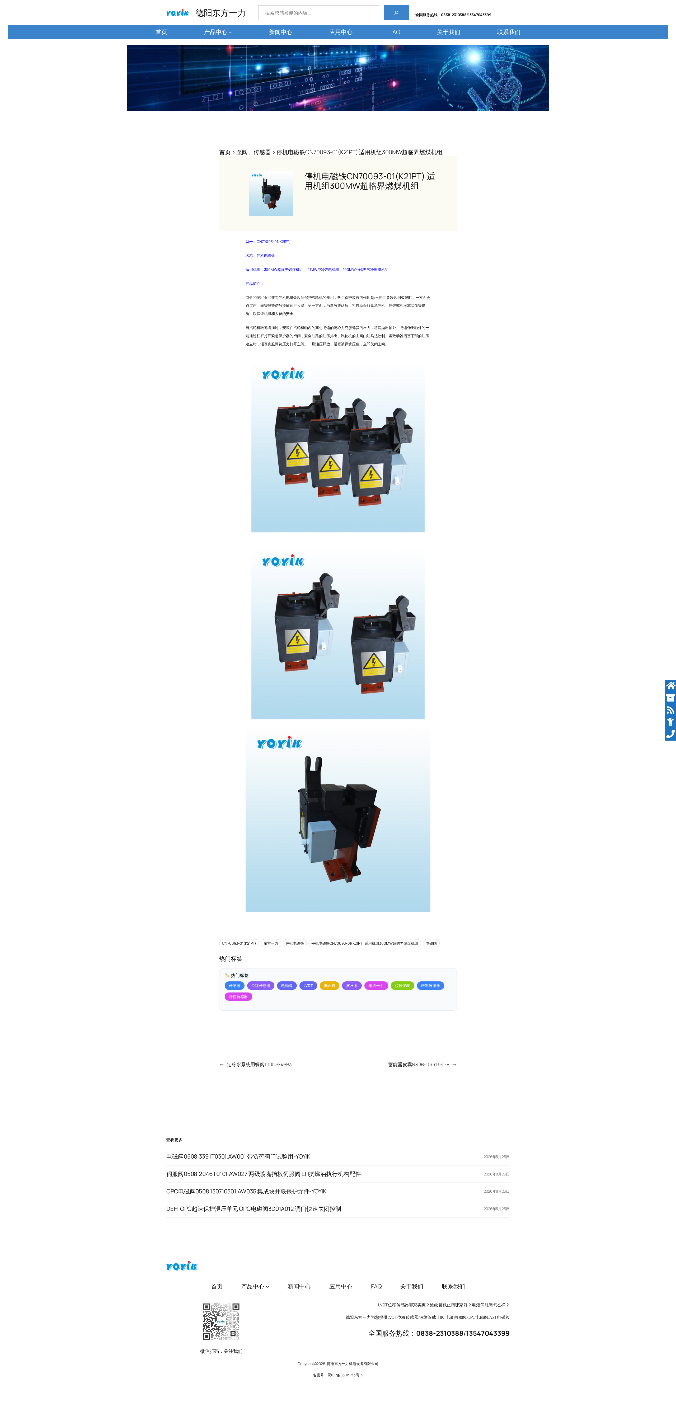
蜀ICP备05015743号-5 (345, 1374)
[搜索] (396, 12)
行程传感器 (238, 996)
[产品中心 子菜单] (230, 32)
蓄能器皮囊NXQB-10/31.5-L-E (418, 1064)
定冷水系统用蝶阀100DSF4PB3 (259, 1064)
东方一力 (271, 943)
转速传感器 (430, 985)
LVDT (308, 985)
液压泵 (352, 985)
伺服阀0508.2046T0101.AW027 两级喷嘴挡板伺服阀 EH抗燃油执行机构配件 (263, 1174)
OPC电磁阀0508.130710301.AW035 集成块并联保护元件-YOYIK (246, 1191)
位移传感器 (260, 985)
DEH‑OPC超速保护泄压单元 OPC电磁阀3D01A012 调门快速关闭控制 (253, 1209)
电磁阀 (431, 943)
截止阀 (329, 985)
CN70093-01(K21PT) (239, 943)
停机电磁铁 (295, 943)
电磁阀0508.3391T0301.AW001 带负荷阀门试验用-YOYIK (238, 1156)
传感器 (234, 985)
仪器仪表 (402, 985)
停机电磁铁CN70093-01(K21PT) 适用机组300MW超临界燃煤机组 (364, 943)
